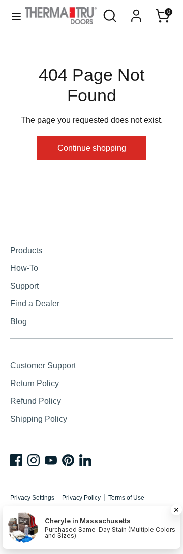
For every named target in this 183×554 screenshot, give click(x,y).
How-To (24, 268)
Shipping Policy (38, 418)
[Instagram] (33, 460)
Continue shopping (91, 148)
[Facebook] (16, 460)
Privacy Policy (81, 497)
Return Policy (34, 383)
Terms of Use (126, 497)
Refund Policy (35, 401)
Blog (18, 321)
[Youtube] (51, 460)
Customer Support (43, 365)
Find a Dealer (34, 303)
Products (26, 250)
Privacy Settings (32, 497)
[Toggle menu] (13, 15)
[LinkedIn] (85, 460)
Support (24, 286)
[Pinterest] (68, 460)
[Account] (136, 12)
